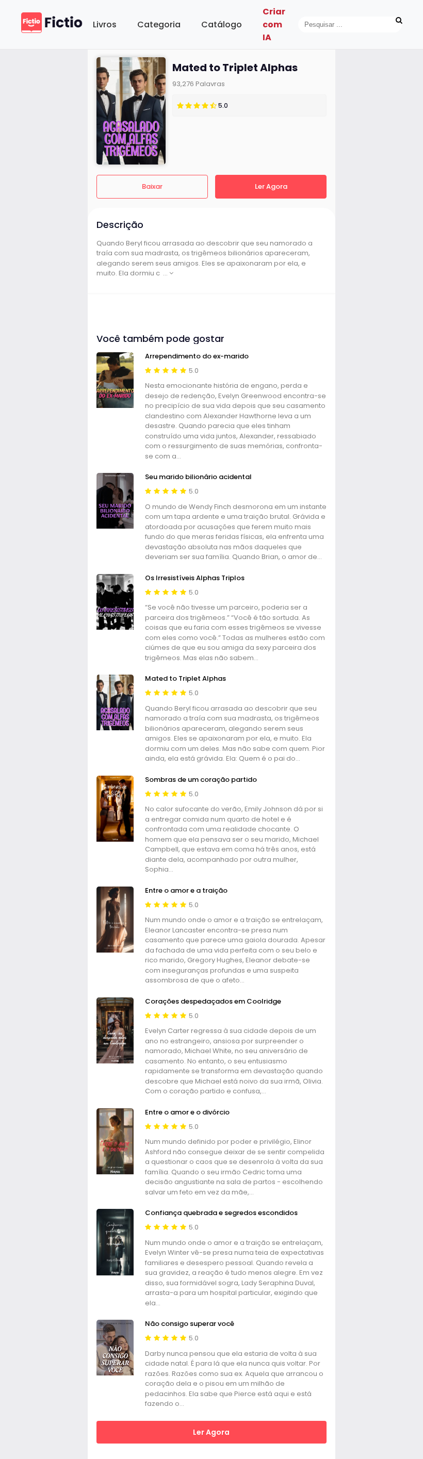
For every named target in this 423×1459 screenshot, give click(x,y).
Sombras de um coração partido (201, 780)
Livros (105, 24)
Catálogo (221, 24)
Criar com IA (274, 24)
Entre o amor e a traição (186, 891)
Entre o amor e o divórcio (187, 1112)
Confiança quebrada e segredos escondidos (221, 1213)
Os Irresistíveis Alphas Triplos (195, 578)
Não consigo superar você (189, 1324)
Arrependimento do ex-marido (197, 356)
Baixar (152, 186)
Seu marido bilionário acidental (198, 477)
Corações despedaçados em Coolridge (213, 1001)
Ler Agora (271, 186)
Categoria (159, 24)
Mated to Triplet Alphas (185, 679)
